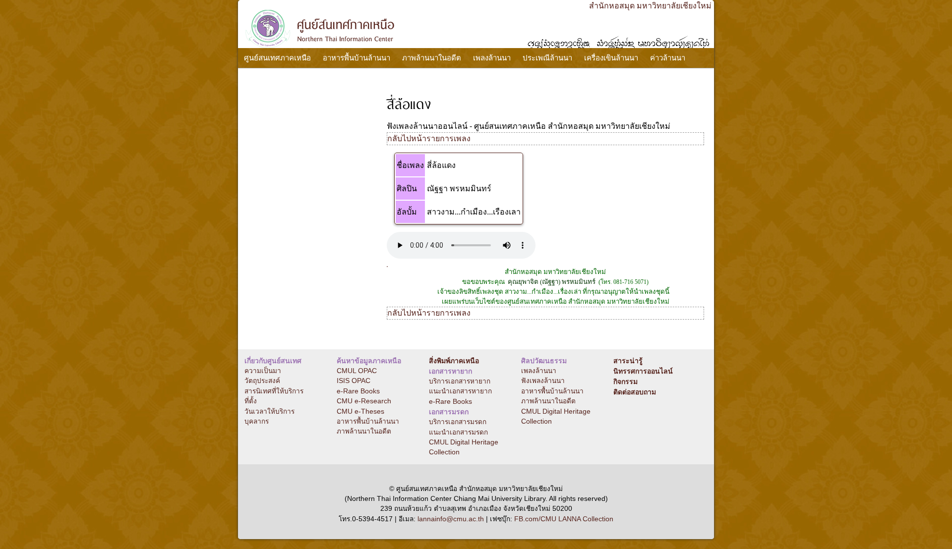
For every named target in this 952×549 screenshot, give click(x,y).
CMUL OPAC (357, 371)
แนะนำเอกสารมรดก (458, 432)
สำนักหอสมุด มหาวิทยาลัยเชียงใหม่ (650, 5)
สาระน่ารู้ (628, 361)
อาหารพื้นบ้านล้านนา (356, 58)
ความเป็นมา (262, 371)
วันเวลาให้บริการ (269, 411)
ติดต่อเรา (259, 78)
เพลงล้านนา (492, 58)
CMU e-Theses (360, 411)
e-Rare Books (358, 391)
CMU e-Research (364, 401)
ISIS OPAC (353, 380)
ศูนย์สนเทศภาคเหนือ (277, 58)
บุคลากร (256, 421)
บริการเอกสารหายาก (459, 381)
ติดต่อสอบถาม (634, 392)
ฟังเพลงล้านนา (543, 380)
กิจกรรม (625, 381)
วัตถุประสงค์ (262, 380)
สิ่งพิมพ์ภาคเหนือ (454, 361)
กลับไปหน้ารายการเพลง (429, 138)
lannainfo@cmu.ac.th (450, 519)
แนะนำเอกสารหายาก (460, 391)
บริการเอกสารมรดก (457, 422)
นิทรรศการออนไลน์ (643, 371)
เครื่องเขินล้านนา (611, 58)
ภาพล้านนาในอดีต (431, 58)
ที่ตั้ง (250, 401)
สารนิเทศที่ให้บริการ (273, 391)
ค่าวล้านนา (667, 58)
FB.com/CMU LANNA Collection (563, 519)
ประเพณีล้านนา (547, 58)
